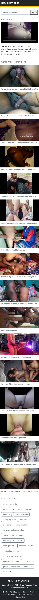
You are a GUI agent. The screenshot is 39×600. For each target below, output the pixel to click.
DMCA (5, 592)
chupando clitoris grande (13, 535)
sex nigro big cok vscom (12, 556)
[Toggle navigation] (35, 3)
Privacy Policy (28, 592)
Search (34, 12)
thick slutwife (25, 519)
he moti (29, 509)
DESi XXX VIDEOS (10, 3)
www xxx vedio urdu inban (13, 530)
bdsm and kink (22, 525)
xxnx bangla (7, 525)
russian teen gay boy (11, 551)
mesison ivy (7, 514)
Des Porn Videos (28, 594)
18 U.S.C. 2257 (15, 592)
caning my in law (9, 519)
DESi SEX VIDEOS (19, 581)
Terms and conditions (11, 594)
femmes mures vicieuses (13, 509)
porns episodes (21, 514)
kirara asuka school (27, 546)
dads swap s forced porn (13, 540)
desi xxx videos (19, 597)
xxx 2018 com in (29, 561)
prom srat (7, 572)
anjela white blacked (11, 561)
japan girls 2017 (9, 546)
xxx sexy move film (10, 504)
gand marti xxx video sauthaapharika (18, 566)
